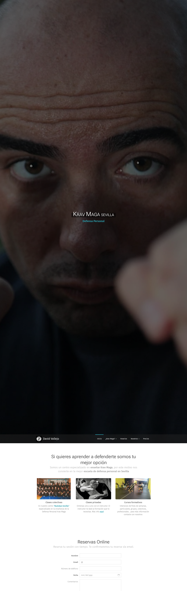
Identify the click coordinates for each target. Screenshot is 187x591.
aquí (102, 512)
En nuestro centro (46, 506)
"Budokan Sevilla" (61, 506)
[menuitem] (99, 438)
